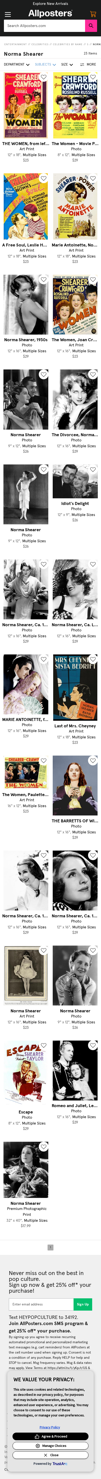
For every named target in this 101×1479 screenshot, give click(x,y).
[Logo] (50, 14)
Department (14, 64)
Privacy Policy (50, 1427)
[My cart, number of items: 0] (93, 14)
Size (64, 64)
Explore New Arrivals (50, 4)
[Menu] (8, 14)
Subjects (43, 64)
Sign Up (83, 1304)
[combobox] (44, 26)
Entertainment (15, 44)
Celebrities (40, 44)
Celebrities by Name (68, 44)
